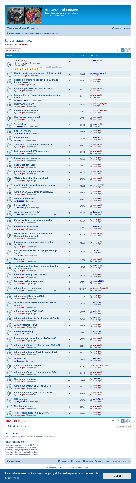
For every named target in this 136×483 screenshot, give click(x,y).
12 (57, 66)
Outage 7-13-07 (21, 358)
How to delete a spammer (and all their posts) (37, 73)
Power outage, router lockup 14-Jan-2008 (35, 338)
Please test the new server (27, 158)
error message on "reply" (27, 212)
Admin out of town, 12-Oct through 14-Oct (35, 352)
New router (19, 259)
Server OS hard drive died (27, 365)
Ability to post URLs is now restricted (33, 88)
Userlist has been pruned (27, 117)
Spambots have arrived (26, 110)
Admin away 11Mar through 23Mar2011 (33, 192)
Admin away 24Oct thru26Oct (29, 296)
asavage (23, 63)
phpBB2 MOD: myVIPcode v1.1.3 (31, 171)
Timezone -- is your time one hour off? (34, 144)
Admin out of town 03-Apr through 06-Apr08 (36, 318)
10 (50, 66)
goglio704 (97, 302)
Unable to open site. (24, 198)
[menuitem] (22, 28)
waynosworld (98, 73)
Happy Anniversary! (24, 104)
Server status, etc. (18, 40)
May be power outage (25, 379)
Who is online (12, 433)
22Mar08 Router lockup (26, 325)
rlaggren (20, 214)
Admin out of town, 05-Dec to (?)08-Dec (34, 392)
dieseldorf (21, 126)
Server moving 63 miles (26, 226)
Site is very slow (22, 131)
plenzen (96, 60)
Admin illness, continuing (27, 288)
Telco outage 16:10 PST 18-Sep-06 (31, 413)
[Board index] (24, 14)
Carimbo (20, 255)
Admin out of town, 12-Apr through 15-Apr (35, 372)
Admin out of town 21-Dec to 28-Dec (32, 386)
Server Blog (20, 60)
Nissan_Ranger (21, 44)
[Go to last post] (101, 60)
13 (60, 66)
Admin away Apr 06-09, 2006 (28, 311)
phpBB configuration (24, 165)
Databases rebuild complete (28, 281)
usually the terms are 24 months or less (34, 185)
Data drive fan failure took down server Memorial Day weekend (34, 234)
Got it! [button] (117, 476)
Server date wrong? (24, 331)
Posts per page (22, 137)
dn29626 (96, 137)
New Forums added (24, 406)
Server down (20, 124)
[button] (129, 50)
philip (95, 311)
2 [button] (126, 50)
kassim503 (97, 281)
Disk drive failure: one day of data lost (33, 220)
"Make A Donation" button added (31, 178)
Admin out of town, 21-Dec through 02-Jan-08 (37, 345)
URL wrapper (20, 399)
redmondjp (21, 208)
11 (53, 66)
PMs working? (21, 205)
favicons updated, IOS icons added (32, 151)
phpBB (59, 467)
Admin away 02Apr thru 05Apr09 (30, 274)
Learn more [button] (12, 477)
